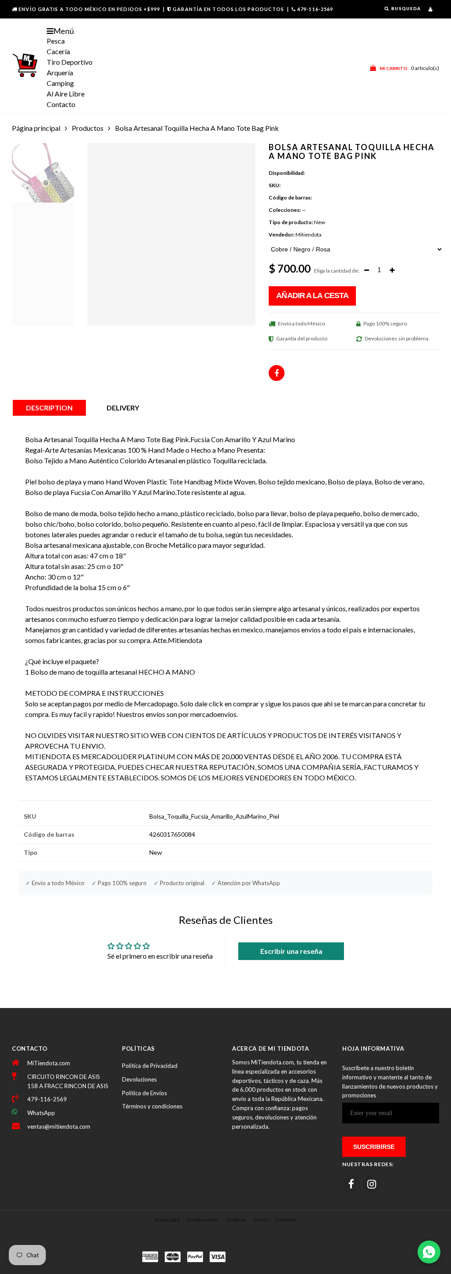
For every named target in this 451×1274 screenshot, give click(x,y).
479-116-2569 (315, 9)
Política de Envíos (144, 1093)
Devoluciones (139, 1079)
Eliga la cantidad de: (336, 270)
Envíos (261, 1219)
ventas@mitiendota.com (58, 1126)
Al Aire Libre (66, 93)
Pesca (56, 41)
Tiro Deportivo (69, 62)
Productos (88, 128)
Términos (236, 1219)
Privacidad (167, 1219)
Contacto (61, 104)
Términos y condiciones (152, 1106)
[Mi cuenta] (431, 9)
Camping (60, 83)
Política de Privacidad (149, 1065)
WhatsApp (41, 1112)
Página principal (36, 128)
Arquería (60, 72)
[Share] (277, 373)
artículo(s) (409, 68)
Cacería (58, 51)
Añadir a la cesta (312, 295)
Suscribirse (374, 1146)
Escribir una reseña (291, 951)
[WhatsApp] (429, 1252)
